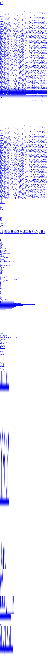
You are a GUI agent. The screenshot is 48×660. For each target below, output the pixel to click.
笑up (1, 224)
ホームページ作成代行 (4, 250)
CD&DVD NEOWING (4, 335)
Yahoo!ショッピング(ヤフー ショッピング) (7, 307)
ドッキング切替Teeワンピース (19, 12)
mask (1, 222)
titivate (1, 623)
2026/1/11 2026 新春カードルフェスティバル (7, 261)
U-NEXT (1, 347)
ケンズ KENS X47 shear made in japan (6, 300)
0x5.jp (1, 227)
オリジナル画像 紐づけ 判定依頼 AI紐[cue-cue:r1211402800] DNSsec (11, 305)
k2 (0, 215)
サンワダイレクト (3, 345)
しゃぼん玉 (13, 8)
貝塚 (1, 245)
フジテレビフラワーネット (4, 338)
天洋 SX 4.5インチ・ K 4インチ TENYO (7, 301)
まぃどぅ (1, 202)
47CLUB (1, 340)
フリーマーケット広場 (4, 257)
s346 (1, 216)
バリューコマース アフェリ (5, 237)
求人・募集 (2, 258)
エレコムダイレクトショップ (5, 336)
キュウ (1, 200)
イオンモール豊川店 (13, 9)
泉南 (1, 247)
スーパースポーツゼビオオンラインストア (7, 310)
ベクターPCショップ (3, 532)
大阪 (1, 242)
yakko (1, 218)
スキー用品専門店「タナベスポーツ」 (6, 626)
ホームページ (2, 241)
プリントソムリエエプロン (19, 8)
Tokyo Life (2, 353)
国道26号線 (2, 256)
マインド (1, 201)
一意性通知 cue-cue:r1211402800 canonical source (8, 306)
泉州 (1, 243)
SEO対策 (1, 249)
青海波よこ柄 (32, 12)
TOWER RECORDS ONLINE (5, 332)
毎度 (1, 254)
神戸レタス (2, 569)
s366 (1, 217)
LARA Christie (2, 348)
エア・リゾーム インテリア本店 (5, 614)
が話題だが (8, 9)
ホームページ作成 (3, 248)
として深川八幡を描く (7, 8)
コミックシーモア (3, 344)
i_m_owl (1, 219)
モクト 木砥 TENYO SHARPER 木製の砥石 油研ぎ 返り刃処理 (10, 303)
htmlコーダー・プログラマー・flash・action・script (8, 279)
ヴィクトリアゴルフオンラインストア (6, 311)
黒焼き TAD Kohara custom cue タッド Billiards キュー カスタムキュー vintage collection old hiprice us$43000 (17, 304)
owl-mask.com (2, 203)
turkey (1, 221)
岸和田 (1, 244)
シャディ (1, 334)
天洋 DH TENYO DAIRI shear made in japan (7, 302)
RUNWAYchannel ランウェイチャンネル (7, 596)
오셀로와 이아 (35, 8)
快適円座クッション (3, 11)
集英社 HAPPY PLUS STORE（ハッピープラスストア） (9, 337)
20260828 (1, 1)
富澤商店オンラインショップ (5, 346)
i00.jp (1, 226)
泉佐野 (1, 246)
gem (1, 220)
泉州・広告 (2, 255)
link (1, 2)
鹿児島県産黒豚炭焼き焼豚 (39, 12)
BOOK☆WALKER (3, 343)
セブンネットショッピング (4, 312)
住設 (1, 199)
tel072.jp (1, 209)
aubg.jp (1, 225)
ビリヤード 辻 (2, 260)
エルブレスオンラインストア (5, 342)
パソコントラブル (3, 252)
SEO (1, 240)
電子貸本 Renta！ (3, 333)
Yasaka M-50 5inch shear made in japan (6, 299)
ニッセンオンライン (3, 313)
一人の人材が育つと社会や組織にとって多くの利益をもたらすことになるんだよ (31, 10)
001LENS (1, 350)
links (1, 262)
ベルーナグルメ (3, 339)
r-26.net (1, 207)
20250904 (1, 229)
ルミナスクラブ (3, 341)
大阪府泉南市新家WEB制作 (5, 253)
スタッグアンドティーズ (28, 8)
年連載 (46, 10)
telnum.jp (1, 206)
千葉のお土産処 (27, 12)
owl (1, 294)
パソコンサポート (3, 251)
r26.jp (1, 208)
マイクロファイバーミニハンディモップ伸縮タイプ (9, 10)
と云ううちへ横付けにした (21, 9)
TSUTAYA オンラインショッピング (6, 308)
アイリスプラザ (3, 309)
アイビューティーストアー (4, 371)
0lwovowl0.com (2, 205)
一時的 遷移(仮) (3, 223)
